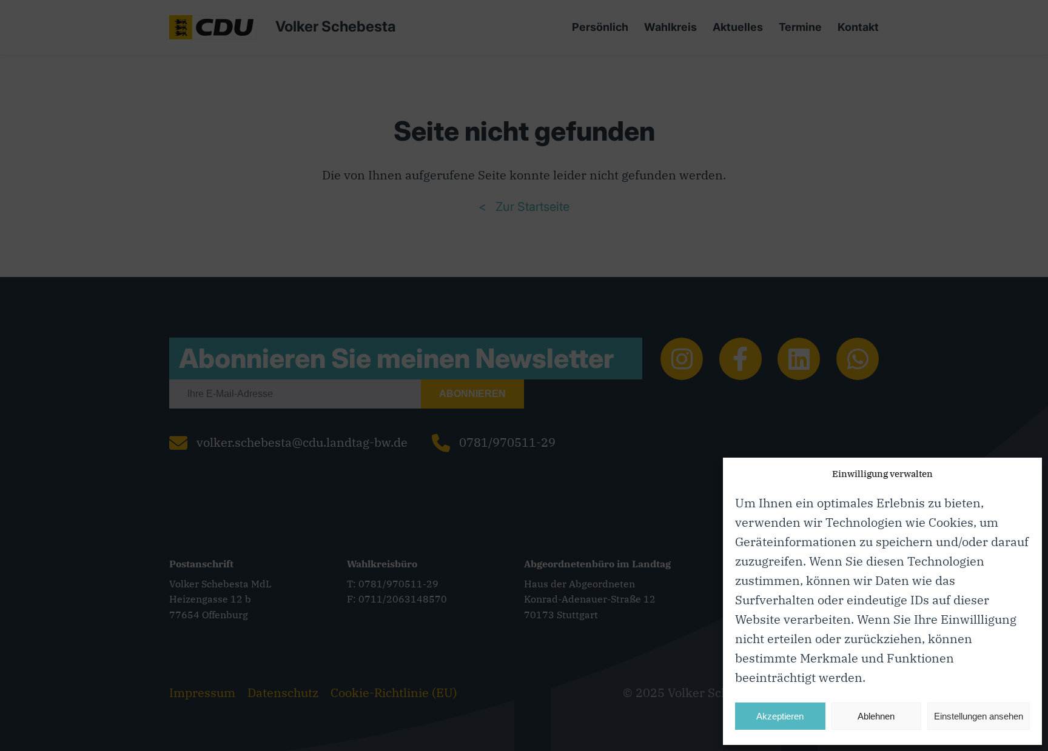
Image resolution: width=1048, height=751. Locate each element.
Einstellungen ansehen (978, 716)
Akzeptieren (780, 716)
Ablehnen (876, 716)
